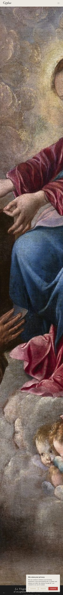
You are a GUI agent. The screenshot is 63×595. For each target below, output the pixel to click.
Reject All (43, 588)
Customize (33, 588)
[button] (4, 592)
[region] (43, 583)
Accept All (53, 588)
